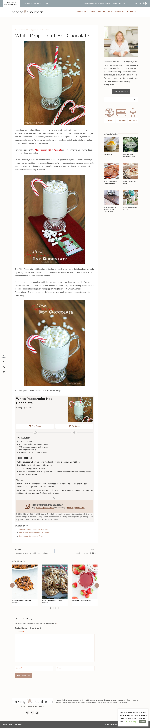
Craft (110, 12)
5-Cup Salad (108, 155)
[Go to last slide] (12, 585)
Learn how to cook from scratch (35, 3)
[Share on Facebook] (3, 361)
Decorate (101, 12)
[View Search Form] (140, 3)
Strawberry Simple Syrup (81, 600)
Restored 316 (143, 724)
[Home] (15, 30)
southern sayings (89, 3)
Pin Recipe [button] (75, 426)
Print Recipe (36, 426)
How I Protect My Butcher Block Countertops (110, 209)
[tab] (50, 608)
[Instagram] (136, 3)
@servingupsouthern (45, 508)
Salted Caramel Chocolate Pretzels (33, 529)
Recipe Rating (21, 628)
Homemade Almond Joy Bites (31, 536)
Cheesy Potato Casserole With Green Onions (30, 551)
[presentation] (25, 582)
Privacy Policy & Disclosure (12, 724)
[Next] (96, 585)
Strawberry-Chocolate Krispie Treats (34, 533)
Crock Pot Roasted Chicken (87, 551)
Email (60, 668)
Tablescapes (131, 12)
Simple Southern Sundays (119, 3)
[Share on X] (3, 366)
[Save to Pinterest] (3, 371)
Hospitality (119, 12)
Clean (93, 12)
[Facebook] (129, 3)
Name (19, 668)
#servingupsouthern (75, 508)
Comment (19, 632)
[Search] (135, 99)
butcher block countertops (102, 3)
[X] (132, 3)
